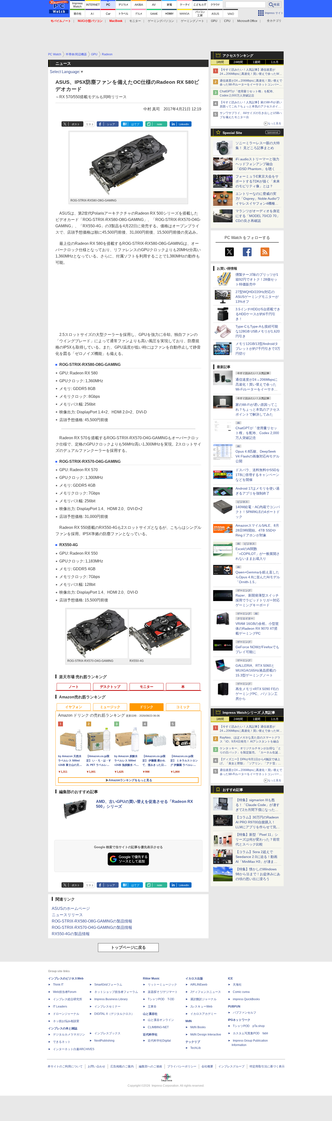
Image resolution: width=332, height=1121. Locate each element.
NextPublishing (104, 1040)
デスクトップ (110, 687)
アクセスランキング (238, 55)
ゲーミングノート (192, 21)
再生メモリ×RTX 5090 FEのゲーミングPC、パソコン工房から (257, 694)
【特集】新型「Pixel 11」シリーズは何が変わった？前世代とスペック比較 (258, 839)
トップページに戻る (128, 947)
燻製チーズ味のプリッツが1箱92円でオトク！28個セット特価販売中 (257, 279)
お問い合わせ (96, 1066)
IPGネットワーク (239, 1020)
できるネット (61, 1042)
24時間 (238, 62)
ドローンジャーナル (66, 1014)
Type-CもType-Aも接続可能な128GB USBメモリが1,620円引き (258, 331)
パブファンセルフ (244, 1012)
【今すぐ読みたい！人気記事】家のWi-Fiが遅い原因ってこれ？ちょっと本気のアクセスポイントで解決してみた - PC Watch (251, 106)
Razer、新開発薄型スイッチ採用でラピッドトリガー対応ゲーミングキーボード (258, 600)
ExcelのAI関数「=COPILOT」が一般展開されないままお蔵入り (258, 553)
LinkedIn (184, 124)
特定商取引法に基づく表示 (267, 1066)
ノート (74, 687)
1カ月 (275, 62)
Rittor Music (151, 978)
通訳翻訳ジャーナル (203, 999)
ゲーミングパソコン (161, 21)
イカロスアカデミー (203, 1014)
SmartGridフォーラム (108, 984)
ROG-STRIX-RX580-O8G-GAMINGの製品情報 (92, 921)
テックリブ (192, 1042)
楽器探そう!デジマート (163, 992)
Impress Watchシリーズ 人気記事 (249, 712)
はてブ (135, 124)
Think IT (58, 984)
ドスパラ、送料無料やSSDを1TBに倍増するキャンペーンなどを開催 (258, 475)
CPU (227, 21)
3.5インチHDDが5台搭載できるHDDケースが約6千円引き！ (258, 314)
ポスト (76, 124)
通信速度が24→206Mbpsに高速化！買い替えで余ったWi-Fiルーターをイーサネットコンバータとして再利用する (251, 85)
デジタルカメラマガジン (69, 1034)
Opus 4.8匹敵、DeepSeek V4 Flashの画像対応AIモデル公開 (258, 456)
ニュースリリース (67, 915)
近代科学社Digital (159, 1040)
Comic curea (241, 992)
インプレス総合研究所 (67, 999)
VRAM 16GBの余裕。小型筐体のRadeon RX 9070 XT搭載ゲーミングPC (257, 628)
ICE (230, 978)
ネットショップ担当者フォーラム (116, 992)
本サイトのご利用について (65, 1066)
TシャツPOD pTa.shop (249, 1026)
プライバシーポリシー (181, 1066)
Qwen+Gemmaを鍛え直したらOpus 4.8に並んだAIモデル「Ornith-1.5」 (258, 577)
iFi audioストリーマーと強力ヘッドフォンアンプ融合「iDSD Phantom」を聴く (257, 164)
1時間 (220, 62)
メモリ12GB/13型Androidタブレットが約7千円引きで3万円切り (258, 348)
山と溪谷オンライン (161, 1020)
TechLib (195, 1048)
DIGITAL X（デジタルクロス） (114, 1014)
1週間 (256, 62)
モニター (135, 21)
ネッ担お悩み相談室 (66, 1021)
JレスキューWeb (201, 1006)
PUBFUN (234, 1006)
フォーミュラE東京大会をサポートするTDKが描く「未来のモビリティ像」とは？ (258, 181)
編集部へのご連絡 (150, 1066)
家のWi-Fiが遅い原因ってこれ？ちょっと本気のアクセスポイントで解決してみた (258, 409)
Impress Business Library (111, 999)
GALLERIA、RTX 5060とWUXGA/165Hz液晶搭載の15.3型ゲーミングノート (256, 670)
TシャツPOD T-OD (161, 999)
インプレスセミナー (107, 1006)
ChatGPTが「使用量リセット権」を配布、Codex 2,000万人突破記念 (257, 433)
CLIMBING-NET (158, 1027)
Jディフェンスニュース (205, 992)
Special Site (232, 133)
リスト (90, 124)
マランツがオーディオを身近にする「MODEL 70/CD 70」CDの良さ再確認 (258, 216)
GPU (214, 21)
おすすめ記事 (233, 790)
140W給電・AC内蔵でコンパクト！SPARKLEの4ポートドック (258, 512)
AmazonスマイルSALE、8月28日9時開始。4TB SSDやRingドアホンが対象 (257, 530)
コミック (183, 707)
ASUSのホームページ (71, 908)
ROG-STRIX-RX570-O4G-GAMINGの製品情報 (92, 927)
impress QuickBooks (246, 999)
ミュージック (110, 707)
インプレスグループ (231, 1066)
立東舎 (152, 1006)
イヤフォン (73, 707)
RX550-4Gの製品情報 (71, 934)
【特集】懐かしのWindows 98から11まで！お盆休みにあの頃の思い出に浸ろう (258, 874)
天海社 (237, 984)
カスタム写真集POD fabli (250, 1033)
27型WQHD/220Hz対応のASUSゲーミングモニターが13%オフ (257, 297)
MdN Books (198, 1027)
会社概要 (207, 1066)
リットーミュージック (162, 984)
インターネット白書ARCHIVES (73, 1049)
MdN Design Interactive (205, 1034)
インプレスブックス (107, 1033)
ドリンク (146, 707)
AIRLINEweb (198, 984)
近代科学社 (150, 1034)
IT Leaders (60, 1006)
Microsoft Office (247, 21)
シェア (111, 124)
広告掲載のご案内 (122, 1066)
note (159, 124)
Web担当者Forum (64, 992)
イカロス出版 (194, 978)
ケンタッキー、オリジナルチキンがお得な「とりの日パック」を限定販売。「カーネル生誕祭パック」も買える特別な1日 (250, 752)
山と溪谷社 (150, 1014)
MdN (188, 1021)
